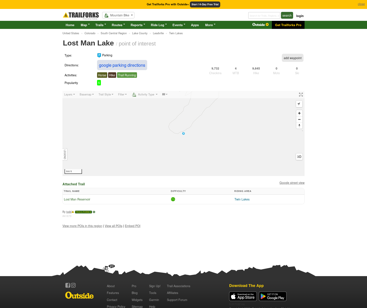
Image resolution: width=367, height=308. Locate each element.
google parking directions (122, 65)
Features (113, 293)
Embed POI (132, 226)
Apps (195, 25)
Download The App (246, 285)
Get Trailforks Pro (288, 25)
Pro (134, 286)
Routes (117, 25)
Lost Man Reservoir (77, 199)
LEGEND (65, 154)
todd (69, 212)
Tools (152, 293)
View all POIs (113, 226)
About (111, 286)
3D (299, 156)
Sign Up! (155, 286)
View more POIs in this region (82, 226)
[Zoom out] (299, 119)
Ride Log (157, 25)
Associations (178, 286)
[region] (183, 133)
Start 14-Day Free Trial (205, 4)
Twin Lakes (242, 199)
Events (177, 25)
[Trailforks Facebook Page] (67, 285)
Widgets (137, 300)
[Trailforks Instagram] (73, 285)
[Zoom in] (299, 113)
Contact (112, 300)
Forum (177, 300)
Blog (135, 293)
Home (70, 25)
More (209, 25)
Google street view (292, 182)
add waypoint (293, 58)
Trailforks (83, 212)
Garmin (154, 300)
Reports (137, 25)
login (300, 16)
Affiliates (172, 293)
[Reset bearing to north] (299, 125)
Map (84, 25)
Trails (99, 25)
